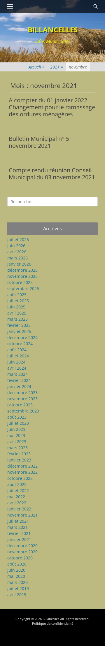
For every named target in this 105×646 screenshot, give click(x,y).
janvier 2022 (19, 509)
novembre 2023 (22, 398)
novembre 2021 (22, 515)
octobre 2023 (20, 405)
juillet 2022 (18, 490)
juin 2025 (16, 307)
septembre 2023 (23, 411)
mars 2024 (17, 374)
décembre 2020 (22, 545)
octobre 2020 (20, 558)
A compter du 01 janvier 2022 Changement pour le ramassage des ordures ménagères (52, 107)
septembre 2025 (23, 288)
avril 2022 (16, 502)
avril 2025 (16, 313)
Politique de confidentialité (52, 623)
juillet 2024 (18, 356)
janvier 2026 (19, 264)
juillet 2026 (18, 239)
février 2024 (19, 380)
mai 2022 (16, 496)
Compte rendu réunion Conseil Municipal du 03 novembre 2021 (52, 173)
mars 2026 (17, 258)
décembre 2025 (22, 270)
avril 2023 (16, 441)
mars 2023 (17, 447)
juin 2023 (16, 429)
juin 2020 (16, 570)
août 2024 (17, 349)
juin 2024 (16, 362)
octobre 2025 (20, 282)
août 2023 (17, 417)
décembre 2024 (22, 337)
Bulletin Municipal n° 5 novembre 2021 (39, 142)
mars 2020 (17, 582)
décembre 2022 (22, 466)
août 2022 (17, 484)
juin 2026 (16, 245)
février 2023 (19, 454)
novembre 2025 (22, 276)
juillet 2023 (18, 423)
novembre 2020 (22, 551)
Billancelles (53, 29)
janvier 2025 (19, 331)
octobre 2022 (20, 478)
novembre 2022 (22, 472)
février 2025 (19, 325)
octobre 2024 (20, 343)
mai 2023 (16, 435)
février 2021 (19, 533)
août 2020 (17, 564)
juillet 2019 (18, 588)
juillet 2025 (18, 300)
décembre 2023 (22, 392)
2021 (56, 67)
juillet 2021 (18, 521)
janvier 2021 (19, 539)
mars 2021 (17, 527)
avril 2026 (16, 251)
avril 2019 (16, 594)
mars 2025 (17, 319)
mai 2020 (16, 576)
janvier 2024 (19, 386)
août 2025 (17, 294)
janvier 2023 (19, 460)
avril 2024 (16, 368)
